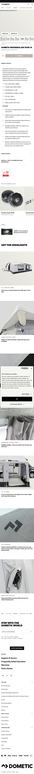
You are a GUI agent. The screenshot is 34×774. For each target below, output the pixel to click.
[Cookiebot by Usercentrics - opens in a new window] (21, 368)
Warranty (5, 665)
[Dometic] (5, 4)
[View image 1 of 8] (3, 39)
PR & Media (9, 741)
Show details (25, 394)
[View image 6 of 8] (27, 39)
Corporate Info (5, 727)
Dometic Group (10, 731)
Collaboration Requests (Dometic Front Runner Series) (14, 696)
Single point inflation (12, 102)
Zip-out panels (9, 96)
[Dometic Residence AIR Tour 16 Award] (5, 173)
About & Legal (5, 713)
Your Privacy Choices (16, 404)
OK (17, 399)
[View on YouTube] (11, 675)
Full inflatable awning (12, 83)
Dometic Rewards (5, 685)
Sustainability (4, 738)
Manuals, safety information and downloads (12, 161)
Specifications (5, 153)
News (7, 745)
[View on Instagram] (3, 675)
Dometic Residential (11, 703)
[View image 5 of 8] (22, 39)
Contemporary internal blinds (14, 93)
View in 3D (5, 33)
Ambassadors (4, 689)
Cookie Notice (5, 720)
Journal (3, 699)
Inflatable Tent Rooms (26, 7)
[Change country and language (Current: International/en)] (32, 1)
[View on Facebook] (7, 675)
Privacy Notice (5, 717)
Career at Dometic (10, 748)
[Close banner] (31, 368)
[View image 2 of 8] (7, 39)
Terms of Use (4, 724)
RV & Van (8, 7)
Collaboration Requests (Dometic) (9, 692)
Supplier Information (6, 734)
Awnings (15, 7)
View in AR (14, 33)
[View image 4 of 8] (17, 39)
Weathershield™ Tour (11, 90)
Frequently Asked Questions (13, 661)
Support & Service (9, 658)
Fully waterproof (10, 99)
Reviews (3, 710)
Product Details (6, 63)
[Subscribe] (31, 631)
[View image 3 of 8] (12, 39)
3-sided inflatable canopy (13, 86)
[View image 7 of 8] (32, 39)
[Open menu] (32, 4)
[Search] (28, 4)
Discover (3, 682)
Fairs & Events (4, 706)
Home (2, 7)
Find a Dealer (7, 668)
